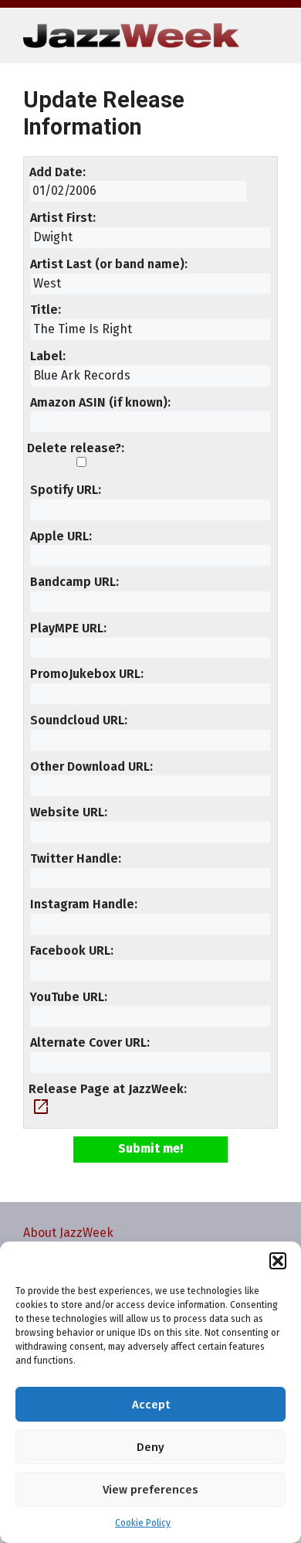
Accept (151, 1405)
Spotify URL (64, 489)
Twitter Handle (74, 858)
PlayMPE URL (66, 628)
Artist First (61, 217)
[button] (278, 1261)
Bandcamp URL (73, 581)
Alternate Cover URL (88, 1042)
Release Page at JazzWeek (106, 1088)
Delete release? (74, 448)
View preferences (150, 1490)
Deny (150, 1447)
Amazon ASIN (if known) (98, 402)
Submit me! (150, 1148)
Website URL (67, 812)
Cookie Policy (143, 1522)
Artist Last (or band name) (107, 264)
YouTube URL (67, 996)
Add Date (56, 172)
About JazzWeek (68, 1232)
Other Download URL (90, 766)
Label (46, 356)
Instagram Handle (82, 904)
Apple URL (59, 536)
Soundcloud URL (77, 720)
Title (44, 309)
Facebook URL (70, 950)
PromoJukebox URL (85, 673)
